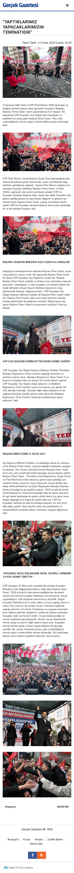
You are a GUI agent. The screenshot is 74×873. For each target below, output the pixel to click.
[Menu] (67, 5)
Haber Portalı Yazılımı (21, 867)
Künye (26, 839)
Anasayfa (13, 839)
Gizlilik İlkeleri (55, 839)
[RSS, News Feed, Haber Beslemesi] (41, 855)
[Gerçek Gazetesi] (20, 5)
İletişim (39, 839)
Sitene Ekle (36, 843)
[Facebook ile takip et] (32, 855)
